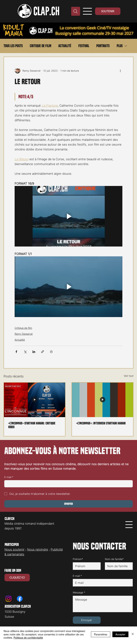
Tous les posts (13, 46)
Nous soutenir (14, 549)
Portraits (103, 46)
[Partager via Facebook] (16, 351)
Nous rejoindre (37, 549)
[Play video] (68, 216)
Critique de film (40, 46)
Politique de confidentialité (28, 637)
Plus (120, 46)
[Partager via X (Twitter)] (25, 351)
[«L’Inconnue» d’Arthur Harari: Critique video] (34, 400)
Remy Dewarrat (24, 333)
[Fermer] (133, 634)
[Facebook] (20, 599)
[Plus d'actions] (120, 70)
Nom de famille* (114, 559)
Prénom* (78, 559)
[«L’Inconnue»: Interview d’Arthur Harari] (102, 400)
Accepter (120, 634)
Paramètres (100, 634)
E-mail (8, 477)
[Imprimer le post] (51, 351)
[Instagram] (8, 599)
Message (79, 592)
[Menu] (87, 11)
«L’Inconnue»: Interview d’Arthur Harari (101, 423)
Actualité (64, 46)
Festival (83, 46)
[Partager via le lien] (42, 351)
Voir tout (128, 375)
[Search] (75, 11)
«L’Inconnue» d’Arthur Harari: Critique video (31, 425)
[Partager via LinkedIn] (33, 351)
